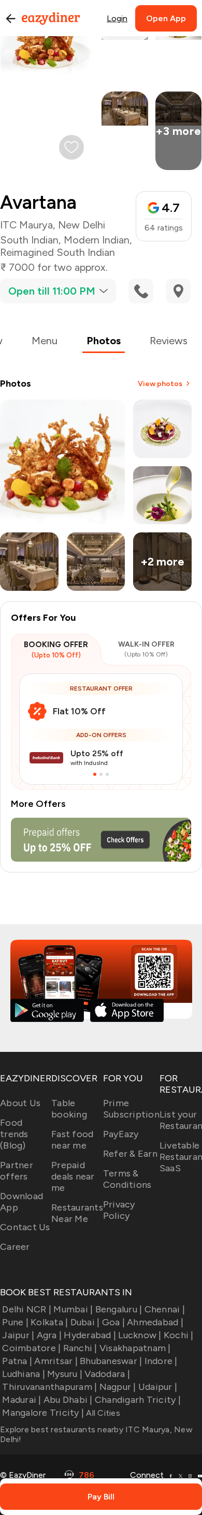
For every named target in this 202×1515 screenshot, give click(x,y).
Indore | (161, 1361)
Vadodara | (107, 1374)
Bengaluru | (118, 1309)
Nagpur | (117, 1386)
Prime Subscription (131, 1108)
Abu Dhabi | (68, 1399)
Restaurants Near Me (77, 1213)
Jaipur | (18, 1335)
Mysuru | (64, 1374)
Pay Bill (101, 1497)
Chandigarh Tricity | (138, 1399)
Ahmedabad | (155, 1322)
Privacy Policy (119, 1210)
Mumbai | (73, 1309)
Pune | (15, 1322)
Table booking (69, 1108)
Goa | (113, 1322)
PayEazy (121, 1134)
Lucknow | (139, 1335)
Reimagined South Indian (57, 252)
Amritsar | (56, 1361)
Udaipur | (157, 1386)
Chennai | (165, 1309)
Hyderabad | (90, 1335)
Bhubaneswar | (111, 1361)
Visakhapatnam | (135, 1348)
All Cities (102, 1413)
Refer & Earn (130, 1153)
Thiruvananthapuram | (49, 1386)
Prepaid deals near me (73, 1176)
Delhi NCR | (26, 1309)
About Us (20, 1103)
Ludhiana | (23, 1374)
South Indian (29, 240)
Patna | (17, 1361)
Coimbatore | (31, 1348)
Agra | (49, 1335)
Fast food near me (72, 1139)
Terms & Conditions (127, 1179)
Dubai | (84, 1322)
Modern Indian (96, 240)
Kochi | (179, 1335)
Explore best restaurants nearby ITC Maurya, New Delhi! (96, 1434)
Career (15, 1246)
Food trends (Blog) (14, 1134)
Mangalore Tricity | (43, 1412)
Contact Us (25, 1227)
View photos (160, 383)
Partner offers (16, 1170)
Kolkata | (49, 1322)
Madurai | (21, 1399)
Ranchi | (80, 1348)
